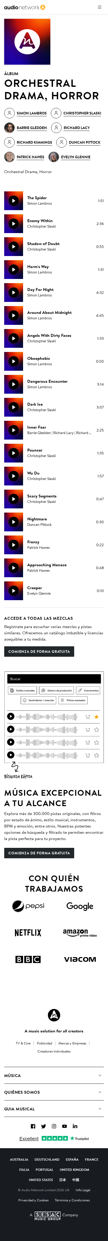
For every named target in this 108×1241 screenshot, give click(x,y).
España (72, 1159)
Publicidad (44, 1043)
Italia (24, 1169)
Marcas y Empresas (72, 1043)
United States (41, 1179)
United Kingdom (74, 1169)
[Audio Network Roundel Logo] (54, 1015)
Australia (19, 1159)
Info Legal (83, 1190)
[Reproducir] (13, 201)
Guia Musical (19, 1109)
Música (12, 1075)
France (91, 1159)
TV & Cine (23, 1043)
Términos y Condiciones (72, 1200)
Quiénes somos (22, 1092)
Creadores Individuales (54, 1051)
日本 (62, 1179)
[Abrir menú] (99, 7)
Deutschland (47, 1159)
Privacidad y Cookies (33, 1200)
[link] (24, 7)
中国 (75, 1179)
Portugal (44, 1169)
